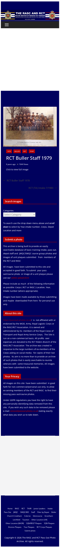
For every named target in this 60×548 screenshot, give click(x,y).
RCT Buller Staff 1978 (18, 180)
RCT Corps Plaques (44, 527)
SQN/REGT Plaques (34, 523)
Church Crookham (14, 516)
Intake (50, 508)
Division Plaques (14, 527)
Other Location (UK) (39, 519)
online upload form (20, 277)
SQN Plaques (49, 523)
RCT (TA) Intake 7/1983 (41, 188)
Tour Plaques (29, 527)
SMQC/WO (24, 512)
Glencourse (37, 516)
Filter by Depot (43, 512)
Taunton (25, 519)
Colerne (27, 516)
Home (10, 508)
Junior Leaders (39, 508)
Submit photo (30, 530)
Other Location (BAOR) (15, 523)
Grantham (49, 516)
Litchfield (16, 519)
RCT (24, 151)
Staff (32, 151)
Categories (8, 210)
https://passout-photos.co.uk (17, 320)
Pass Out (7, 512)
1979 (9, 151)
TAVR (29, 508)
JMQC (15, 512)
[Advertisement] (30, 59)
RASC (17, 508)
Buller (17, 151)
